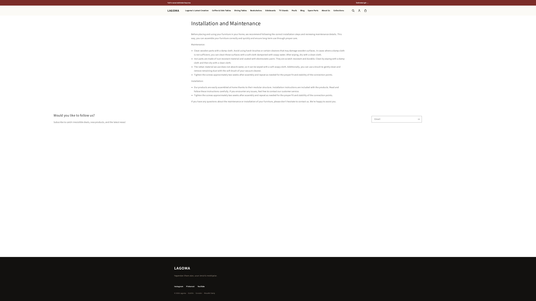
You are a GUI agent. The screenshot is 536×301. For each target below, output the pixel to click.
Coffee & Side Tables (221, 10)
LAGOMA (173, 10)
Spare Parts (313, 10)
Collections (338, 10)
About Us (326, 10)
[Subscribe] (419, 119)
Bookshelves (256, 10)
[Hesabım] (359, 11)
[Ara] (353, 11)
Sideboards (270, 10)
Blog (302, 10)
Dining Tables (240, 10)
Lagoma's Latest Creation (197, 10)
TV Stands (283, 10)
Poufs (294, 10)
